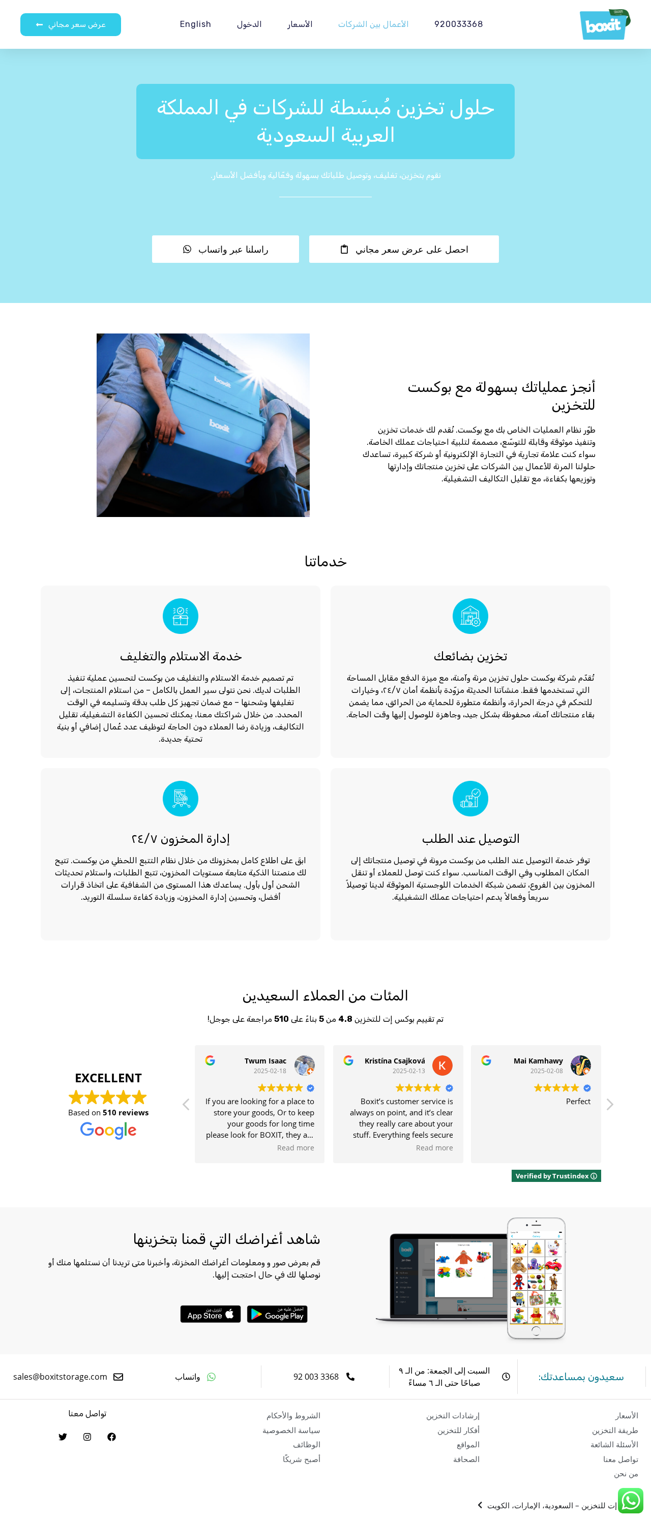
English (195, 24)
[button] (609, 1107)
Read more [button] (296, 1147)
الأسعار (300, 24)
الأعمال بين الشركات (373, 24)
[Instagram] (87, 1436)
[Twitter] (62, 1436)
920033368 (458, 24)
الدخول (249, 24)
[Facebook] (111, 1436)
